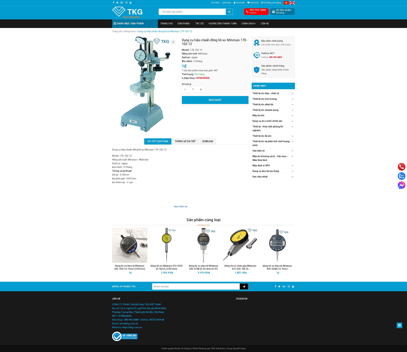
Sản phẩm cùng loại (203, 220)
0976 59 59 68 (156, 319)
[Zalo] (401, 176)
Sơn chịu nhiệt (260, 176)
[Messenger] (401, 185)
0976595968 (202, 78)
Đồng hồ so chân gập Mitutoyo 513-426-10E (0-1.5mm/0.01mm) (240, 267)
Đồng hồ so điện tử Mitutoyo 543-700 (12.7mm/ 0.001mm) (129, 267)
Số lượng (186, 84)
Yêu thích (254, 2)
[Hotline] (402, 167)
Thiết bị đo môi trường (264, 99)
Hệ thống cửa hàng (271, 2)
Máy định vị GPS (261, 165)
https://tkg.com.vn (132, 327)
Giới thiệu (226, 2)
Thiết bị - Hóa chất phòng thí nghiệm (267, 128)
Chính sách (248, 23)
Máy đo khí (258, 115)
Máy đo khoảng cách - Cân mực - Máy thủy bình (270, 158)
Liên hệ (265, 23)
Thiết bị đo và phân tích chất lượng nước (271, 143)
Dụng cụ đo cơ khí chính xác (267, 121)
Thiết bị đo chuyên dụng (265, 110)
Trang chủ (166, 23)
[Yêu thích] (173, 42)
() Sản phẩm (283, 11)
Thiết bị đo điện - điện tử (265, 93)
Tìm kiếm (215, 2)
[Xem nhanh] (146, 272)
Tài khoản (240, 2)
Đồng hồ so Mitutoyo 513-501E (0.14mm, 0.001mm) (167, 267)
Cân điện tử (258, 150)
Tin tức (199, 23)
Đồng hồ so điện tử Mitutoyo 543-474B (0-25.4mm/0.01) (203, 267)
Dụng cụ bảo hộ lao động (265, 171)
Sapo (243, 348)
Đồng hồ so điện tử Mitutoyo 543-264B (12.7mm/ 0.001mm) (277, 267)
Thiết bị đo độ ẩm (261, 136)
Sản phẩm (184, 23)
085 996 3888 (258, 10)
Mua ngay (135, 272)
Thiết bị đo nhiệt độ (262, 104)
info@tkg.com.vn (128, 323)
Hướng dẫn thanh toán (223, 23)
